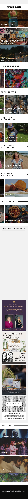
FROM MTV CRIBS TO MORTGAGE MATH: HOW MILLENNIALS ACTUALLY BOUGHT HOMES (14, 110)
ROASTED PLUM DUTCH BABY (13, 220)
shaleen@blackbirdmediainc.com (14, 491)
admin (6, 86)
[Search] (26, 2)
